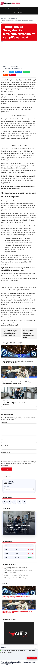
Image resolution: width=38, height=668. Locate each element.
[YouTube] (19, 502)
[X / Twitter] (9, 502)
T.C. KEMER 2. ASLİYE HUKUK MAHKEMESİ (16, 576)
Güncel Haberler (9, 9)
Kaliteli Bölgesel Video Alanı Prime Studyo (15, 578)
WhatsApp (26, 71)
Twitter (11, 71)
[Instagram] (14, 502)
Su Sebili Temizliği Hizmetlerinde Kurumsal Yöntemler (18, 574)
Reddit (5, 75)
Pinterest (12, 75)
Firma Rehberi (22, 9)
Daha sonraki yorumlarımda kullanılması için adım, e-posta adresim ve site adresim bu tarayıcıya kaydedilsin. (18, 463)
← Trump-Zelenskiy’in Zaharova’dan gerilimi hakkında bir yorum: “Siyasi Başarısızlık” (10, 332)
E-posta (4, 446)
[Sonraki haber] (32, 513)
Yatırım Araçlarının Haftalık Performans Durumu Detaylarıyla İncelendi (17, 568)
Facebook (18, 71)
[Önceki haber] (28, 513)
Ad (2, 439)
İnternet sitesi (5, 453)
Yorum (4, 422)
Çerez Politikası (19, 13)
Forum (32, 9)
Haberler (3, 18)
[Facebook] (4, 502)
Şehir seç (7, 486)
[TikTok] (24, 502)
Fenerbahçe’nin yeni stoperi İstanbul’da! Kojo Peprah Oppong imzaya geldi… (18, 571)
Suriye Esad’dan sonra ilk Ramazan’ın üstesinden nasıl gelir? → (28, 333)
